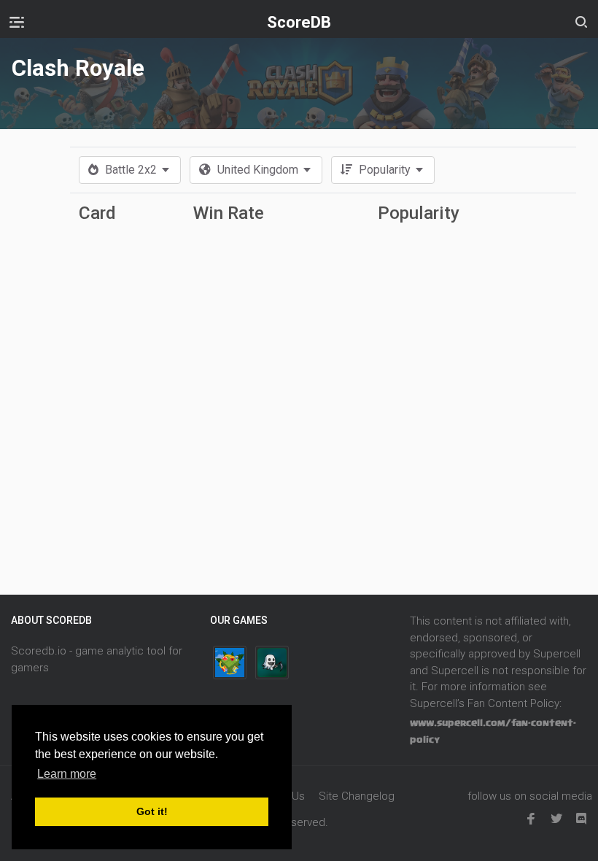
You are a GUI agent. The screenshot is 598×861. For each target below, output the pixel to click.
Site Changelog (357, 796)
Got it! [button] (152, 811)
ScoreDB (299, 22)
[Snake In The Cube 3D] (229, 662)
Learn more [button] (66, 774)
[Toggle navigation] (17, 22)
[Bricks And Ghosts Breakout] (272, 662)
